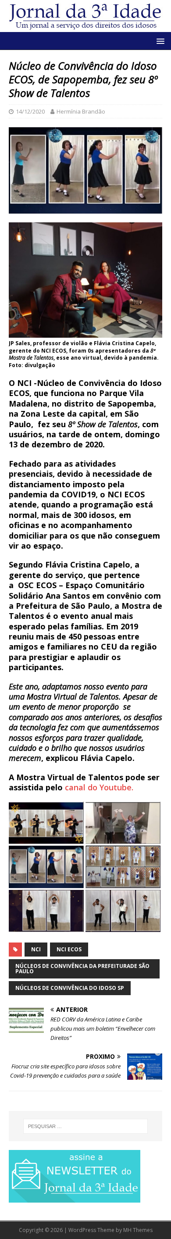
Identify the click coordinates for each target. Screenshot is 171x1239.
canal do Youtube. (98, 787)
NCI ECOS (69, 949)
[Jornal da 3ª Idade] (85, 16)
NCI (36, 949)
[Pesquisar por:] (86, 1126)
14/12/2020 (30, 111)
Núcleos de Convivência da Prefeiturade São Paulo (82, 968)
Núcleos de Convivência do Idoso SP (69, 988)
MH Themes (138, 1230)
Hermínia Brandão (81, 111)
